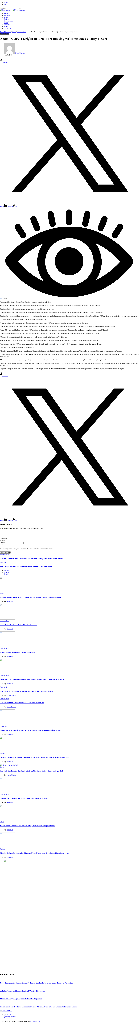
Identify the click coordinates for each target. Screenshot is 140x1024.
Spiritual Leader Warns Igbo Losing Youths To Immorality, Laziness (24, 798)
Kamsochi (10, 601)
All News (7, 15)
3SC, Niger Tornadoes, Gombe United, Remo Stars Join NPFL (26, 566)
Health (6, 23)
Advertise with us (9, 1016)
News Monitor (11, 695)
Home (6, 13)
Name (2, 540)
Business (7, 24)
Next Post (3, 562)
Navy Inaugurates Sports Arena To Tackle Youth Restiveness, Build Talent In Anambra (30, 597)
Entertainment (8, 21)
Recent (6, 570)
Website (2, 545)
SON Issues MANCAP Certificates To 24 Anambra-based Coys (22, 703)
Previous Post (4, 554)
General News (4, 34)
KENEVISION (35, 1021)
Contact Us (7, 28)
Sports (6, 26)
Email (2, 543)
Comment (3, 538)
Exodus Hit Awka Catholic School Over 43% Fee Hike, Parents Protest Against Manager (31, 730)
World (6, 17)
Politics (6, 19)
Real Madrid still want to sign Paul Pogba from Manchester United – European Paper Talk (31, 771)
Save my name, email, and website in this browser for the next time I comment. (27, 549)
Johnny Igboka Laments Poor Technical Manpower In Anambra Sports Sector (27, 826)
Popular (6, 572)
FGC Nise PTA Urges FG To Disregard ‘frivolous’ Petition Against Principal (26, 691)
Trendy (6, 574)
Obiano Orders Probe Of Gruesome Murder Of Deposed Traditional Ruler (31, 558)
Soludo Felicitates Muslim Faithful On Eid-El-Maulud (18, 625)
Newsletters (8, 1018)
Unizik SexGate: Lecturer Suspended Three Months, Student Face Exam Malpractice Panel (32, 679)
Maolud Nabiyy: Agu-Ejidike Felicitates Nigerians (17, 652)
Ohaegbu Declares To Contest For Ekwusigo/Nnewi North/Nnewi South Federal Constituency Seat (34, 757)
